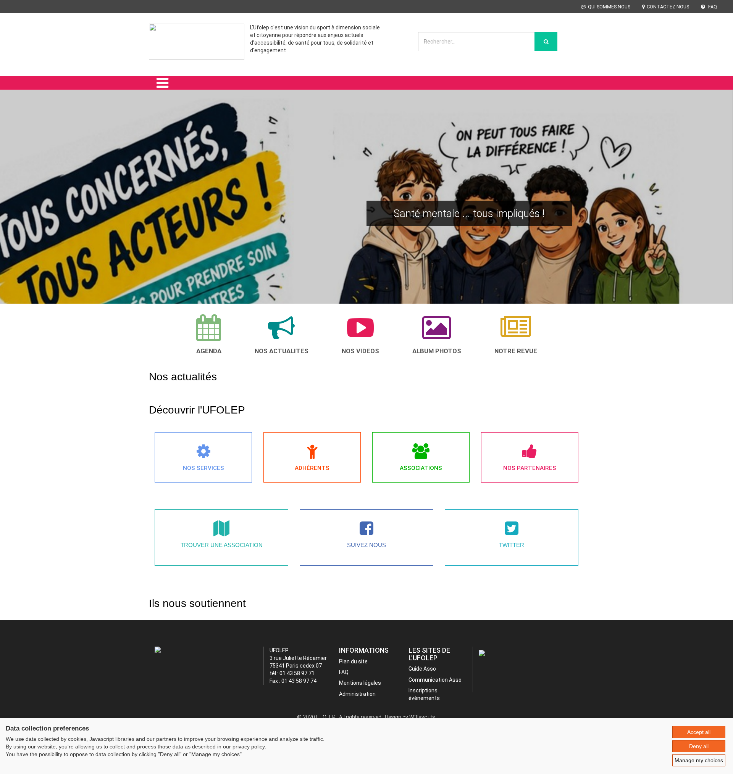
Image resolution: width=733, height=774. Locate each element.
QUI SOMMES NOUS (609, 7)
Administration (357, 694)
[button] (17, 207)
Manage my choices (699, 760)
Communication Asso (435, 680)
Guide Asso (422, 669)
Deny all (699, 746)
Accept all (698, 732)
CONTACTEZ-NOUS (668, 7)
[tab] (208, 334)
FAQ (712, 7)
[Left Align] (545, 41)
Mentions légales (360, 683)
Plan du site (353, 661)
